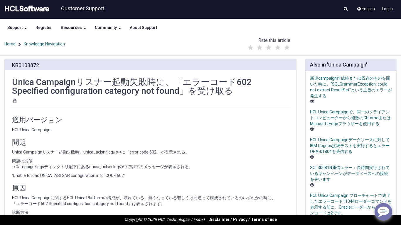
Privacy (240, 219)
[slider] (268, 46)
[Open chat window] (383, 212)
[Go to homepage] (26, 9)
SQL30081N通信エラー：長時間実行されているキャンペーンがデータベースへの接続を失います (350, 173)
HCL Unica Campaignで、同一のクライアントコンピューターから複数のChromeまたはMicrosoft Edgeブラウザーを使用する (350, 118)
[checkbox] (250, 47)
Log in (387, 8)
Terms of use (264, 219)
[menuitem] (365, 7)
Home (10, 44)
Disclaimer (219, 219)
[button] (345, 9)
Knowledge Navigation (44, 44)
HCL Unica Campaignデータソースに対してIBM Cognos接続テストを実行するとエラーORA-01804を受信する (350, 145)
